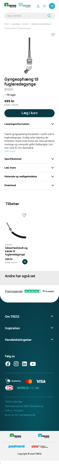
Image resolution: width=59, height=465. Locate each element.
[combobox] (27, 16)
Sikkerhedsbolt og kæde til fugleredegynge (16, 251)
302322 (8, 244)
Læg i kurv (29, 113)
